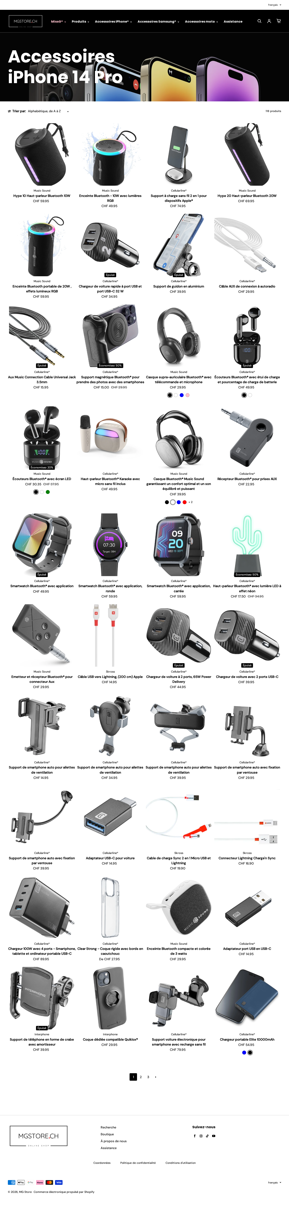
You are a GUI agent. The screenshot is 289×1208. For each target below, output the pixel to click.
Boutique (107, 1134)
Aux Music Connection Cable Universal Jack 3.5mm (42, 379)
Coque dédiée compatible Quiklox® (110, 1039)
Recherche (108, 1127)
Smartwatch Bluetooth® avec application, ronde (110, 588)
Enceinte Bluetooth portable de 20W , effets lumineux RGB (42, 288)
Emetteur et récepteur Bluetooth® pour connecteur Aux (42, 679)
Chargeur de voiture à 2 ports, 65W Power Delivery (178, 679)
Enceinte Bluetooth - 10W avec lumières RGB (110, 198)
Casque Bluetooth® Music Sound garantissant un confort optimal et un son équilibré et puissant (178, 484)
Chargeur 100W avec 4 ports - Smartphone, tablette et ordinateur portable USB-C (42, 951)
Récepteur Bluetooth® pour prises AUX (247, 479)
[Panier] (278, 21)
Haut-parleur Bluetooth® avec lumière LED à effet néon (247, 588)
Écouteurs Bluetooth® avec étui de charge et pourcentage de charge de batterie (247, 379)
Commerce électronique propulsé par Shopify (64, 1192)
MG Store (25, 1192)
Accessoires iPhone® (112, 21)
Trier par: (19, 111)
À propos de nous (114, 1141)
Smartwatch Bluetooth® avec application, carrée (179, 588)
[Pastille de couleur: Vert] (48, 492)
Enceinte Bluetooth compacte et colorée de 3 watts (179, 951)
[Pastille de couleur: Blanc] (176, 395)
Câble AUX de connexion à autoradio (247, 286)
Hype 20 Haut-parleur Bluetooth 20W (247, 196)
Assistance (233, 21)
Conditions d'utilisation (181, 1163)
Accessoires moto (200, 21)
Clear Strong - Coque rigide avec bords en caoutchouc (110, 951)
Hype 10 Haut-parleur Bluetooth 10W (41, 196)
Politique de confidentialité (138, 1163)
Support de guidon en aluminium (178, 286)
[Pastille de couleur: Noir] (170, 395)
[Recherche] (259, 21)
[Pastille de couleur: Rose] (188, 395)
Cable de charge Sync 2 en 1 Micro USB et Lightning (179, 860)
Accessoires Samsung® (157, 21)
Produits (79, 21)
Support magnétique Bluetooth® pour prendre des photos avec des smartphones (110, 379)
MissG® (57, 21)
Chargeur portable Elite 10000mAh (247, 1039)
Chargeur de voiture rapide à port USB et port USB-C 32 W (110, 288)
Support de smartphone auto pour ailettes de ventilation (42, 769)
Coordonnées (101, 1163)
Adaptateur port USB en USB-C (247, 948)
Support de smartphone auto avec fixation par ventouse (247, 769)
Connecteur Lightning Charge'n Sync (247, 858)
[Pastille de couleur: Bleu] (182, 395)
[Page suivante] (155, 1077)
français (273, 4)
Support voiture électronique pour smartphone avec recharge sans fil (179, 1041)
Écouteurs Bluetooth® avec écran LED (42, 479)
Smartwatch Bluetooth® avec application (42, 586)
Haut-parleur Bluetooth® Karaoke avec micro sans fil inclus (110, 481)
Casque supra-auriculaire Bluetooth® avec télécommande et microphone (179, 379)
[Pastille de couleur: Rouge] (185, 502)
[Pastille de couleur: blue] (244, 1053)
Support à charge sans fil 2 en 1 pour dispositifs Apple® (179, 198)
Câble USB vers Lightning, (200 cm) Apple (110, 677)
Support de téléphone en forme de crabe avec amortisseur (42, 1041)
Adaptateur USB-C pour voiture (110, 858)
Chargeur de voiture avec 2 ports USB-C (247, 677)
